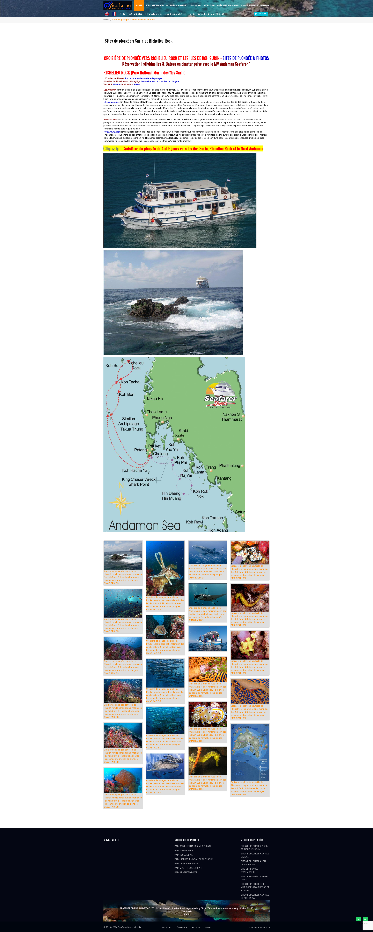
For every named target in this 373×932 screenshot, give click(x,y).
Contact (167, 927)
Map (209, 927)
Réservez (262, 14)
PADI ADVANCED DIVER (186, 872)
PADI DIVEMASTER (184, 850)
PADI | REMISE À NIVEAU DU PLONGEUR (194, 859)
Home (139, 5)
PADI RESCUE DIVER (184, 855)
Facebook (182, 927)
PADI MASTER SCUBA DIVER (189, 868)
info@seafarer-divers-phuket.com (171, 14)
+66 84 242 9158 (134, 14)
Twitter (197, 927)
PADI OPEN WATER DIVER (187, 863)
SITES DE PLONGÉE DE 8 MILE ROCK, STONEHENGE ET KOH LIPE (255, 887)
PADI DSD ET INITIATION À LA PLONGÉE (194, 846)
